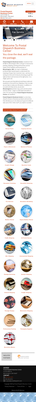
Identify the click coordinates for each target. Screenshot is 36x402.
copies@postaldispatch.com (14, 381)
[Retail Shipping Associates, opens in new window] (23, 356)
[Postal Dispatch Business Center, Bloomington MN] (12, 4)
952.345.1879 (9, 377)
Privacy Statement (9, 386)
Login (29, 386)
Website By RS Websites (18, 390)
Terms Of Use (21, 386)
